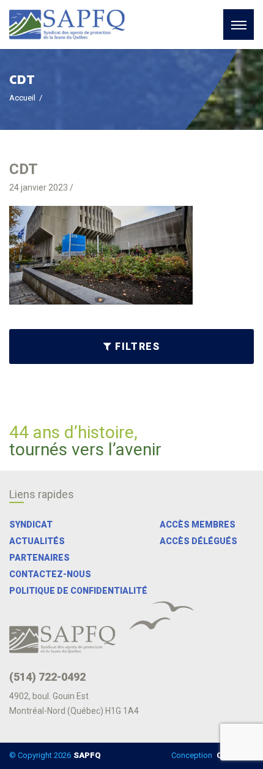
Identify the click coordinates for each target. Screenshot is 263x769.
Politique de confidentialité (78, 590)
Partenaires (39, 557)
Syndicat (31, 524)
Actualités (37, 541)
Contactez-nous (50, 574)
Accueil (22, 97)
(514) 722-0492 (47, 677)
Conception (211, 755)
